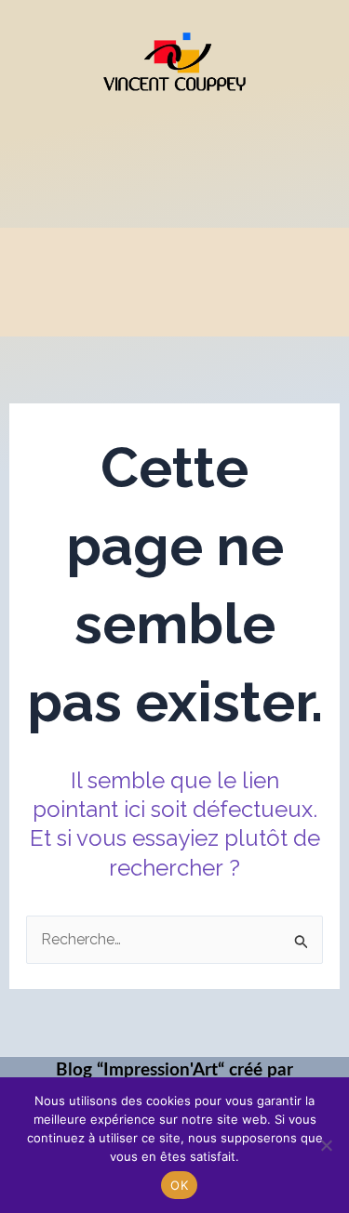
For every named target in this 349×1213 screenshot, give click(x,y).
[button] (173, 146)
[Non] (325, 1145)
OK (179, 1185)
